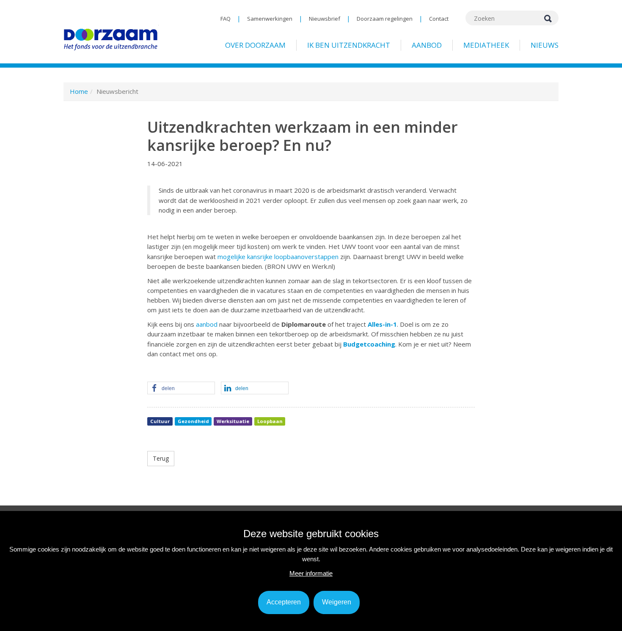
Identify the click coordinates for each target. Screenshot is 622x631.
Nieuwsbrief (324, 18)
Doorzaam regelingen (385, 18)
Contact (439, 18)
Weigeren (336, 602)
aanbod (206, 324)
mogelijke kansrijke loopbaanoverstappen (278, 256)
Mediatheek (486, 45)
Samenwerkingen (269, 18)
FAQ (225, 18)
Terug (161, 458)
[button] (181, 388)
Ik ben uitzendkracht (348, 45)
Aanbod (427, 45)
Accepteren (284, 602)
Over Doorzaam (255, 45)
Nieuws (545, 45)
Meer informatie (311, 573)
